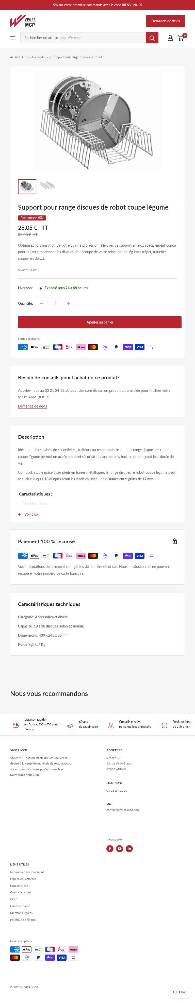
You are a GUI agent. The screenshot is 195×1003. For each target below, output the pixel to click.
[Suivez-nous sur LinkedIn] (129, 848)
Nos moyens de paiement (27, 872)
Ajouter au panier (100, 322)
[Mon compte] (170, 38)
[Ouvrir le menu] (12, 38)
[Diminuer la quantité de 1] (41, 303)
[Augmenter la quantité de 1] (68, 303)
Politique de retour (22, 920)
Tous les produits (36, 57)
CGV (13, 899)
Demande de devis (165, 21)
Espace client (19, 886)
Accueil (15, 57)
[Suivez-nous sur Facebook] (109, 848)
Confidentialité (20, 906)
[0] (180, 38)
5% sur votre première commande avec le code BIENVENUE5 (97, 5)
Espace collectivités (23, 879)
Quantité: (25, 303)
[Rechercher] (152, 37)
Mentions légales (21, 913)
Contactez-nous (20, 892)
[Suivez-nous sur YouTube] (119, 848)
